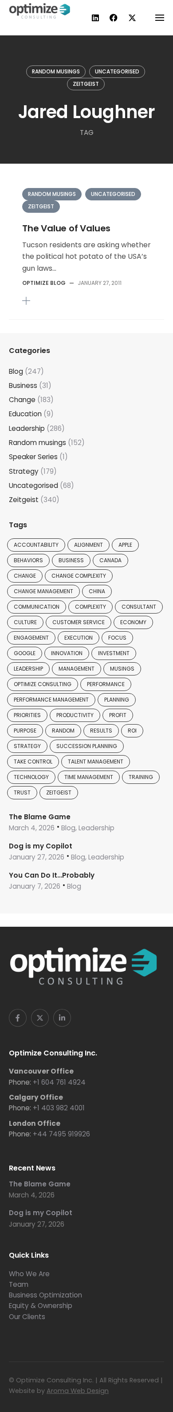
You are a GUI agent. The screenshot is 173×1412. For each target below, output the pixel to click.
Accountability (36, 545)
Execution (78, 637)
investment (114, 653)
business (71, 560)
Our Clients (27, 1316)
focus (117, 637)
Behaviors (28, 560)
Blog (16, 371)
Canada (110, 560)
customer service (78, 622)
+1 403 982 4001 (59, 1108)
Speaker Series (33, 456)
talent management (95, 761)
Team (18, 1284)
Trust (22, 792)
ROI (132, 730)
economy (133, 622)
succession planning (86, 746)
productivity (75, 715)
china (97, 591)
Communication (36, 606)
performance (106, 684)
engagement (31, 637)
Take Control (33, 761)
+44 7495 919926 (61, 1134)
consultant (139, 606)
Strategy (24, 471)
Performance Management (51, 699)
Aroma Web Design (78, 1390)
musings (122, 668)
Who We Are (29, 1273)
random (63, 730)
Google (24, 653)
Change (22, 399)
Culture (25, 622)
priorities (27, 715)
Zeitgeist (86, 84)
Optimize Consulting (42, 684)
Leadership (27, 428)
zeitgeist (58, 792)
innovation (67, 653)
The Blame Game (40, 816)
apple (125, 545)
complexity (90, 606)
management (76, 668)
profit (117, 715)
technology (31, 777)
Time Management (88, 777)
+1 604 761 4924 (59, 1082)
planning (116, 699)
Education (25, 413)
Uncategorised (117, 71)
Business (23, 385)
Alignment (88, 545)
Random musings (56, 71)
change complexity (78, 575)
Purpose (25, 730)
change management (43, 591)
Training (141, 777)
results (101, 730)
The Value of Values (66, 228)
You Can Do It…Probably (51, 875)
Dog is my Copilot (40, 846)
